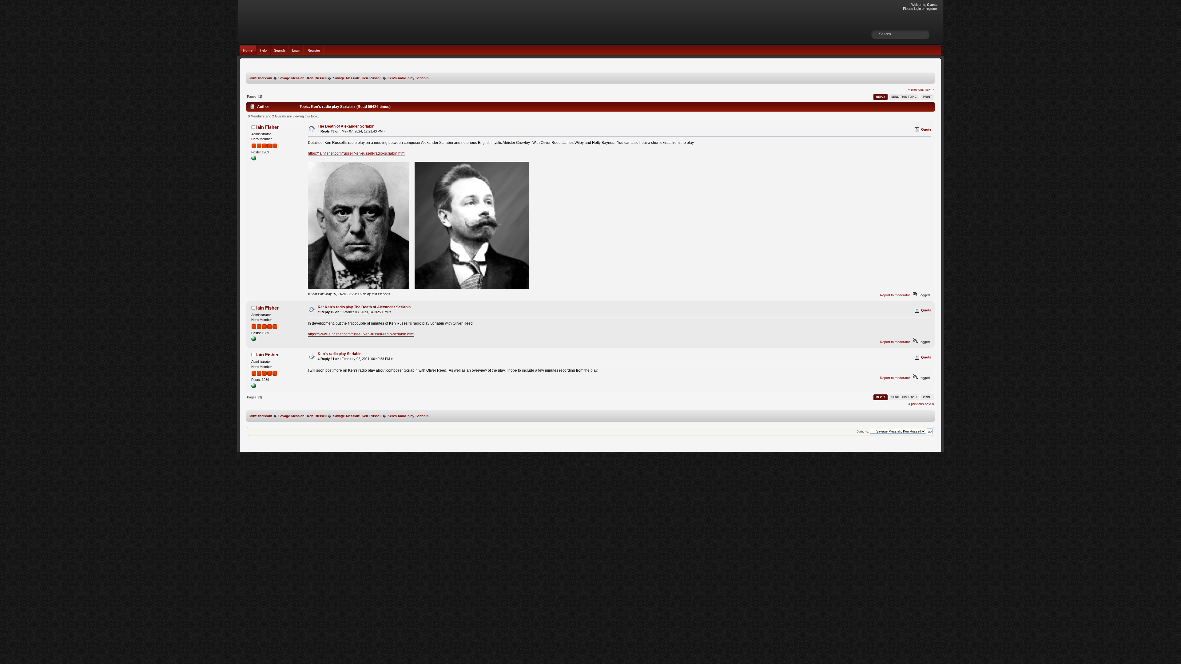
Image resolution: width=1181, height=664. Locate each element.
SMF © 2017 (589, 458)
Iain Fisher (267, 127)
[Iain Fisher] (253, 159)
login (917, 8)
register (931, 8)
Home (248, 50)
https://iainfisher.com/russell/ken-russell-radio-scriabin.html (356, 153)
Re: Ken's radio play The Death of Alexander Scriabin (364, 307)
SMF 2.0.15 (569, 458)
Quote (926, 129)
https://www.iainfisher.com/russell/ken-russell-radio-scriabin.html (361, 334)
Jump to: (863, 431)
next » (929, 89)
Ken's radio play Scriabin (339, 354)
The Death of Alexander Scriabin (346, 126)
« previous (916, 89)
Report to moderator (895, 295)
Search (279, 50)
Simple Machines (612, 458)
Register (314, 50)
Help (263, 50)
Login (296, 50)
